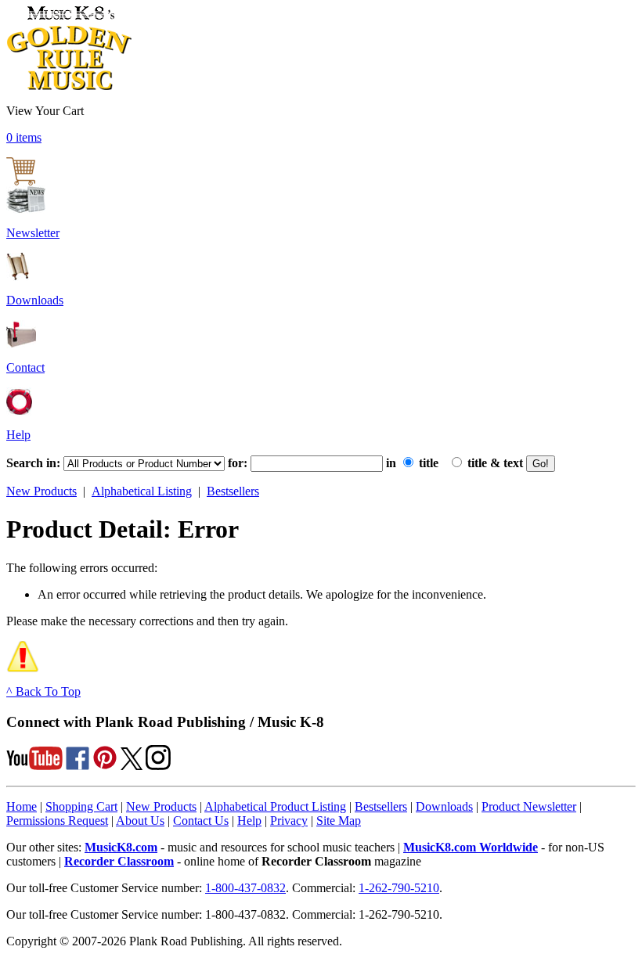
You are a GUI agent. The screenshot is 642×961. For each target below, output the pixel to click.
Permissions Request (57, 820)
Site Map (338, 820)
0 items (23, 137)
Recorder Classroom (119, 861)
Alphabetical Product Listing (275, 806)
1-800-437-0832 (245, 887)
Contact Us (201, 820)
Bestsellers (233, 491)
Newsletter (33, 232)
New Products (41, 491)
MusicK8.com (121, 847)
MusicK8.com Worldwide (470, 847)
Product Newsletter (529, 806)
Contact (25, 367)
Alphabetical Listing (142, 491)
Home (21, 806)
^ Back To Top (43, 691)
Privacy (289, 820)
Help (18, 434)
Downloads (34, 300)
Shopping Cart (81, 806)
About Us (140, 820)
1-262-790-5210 (399, 887)
